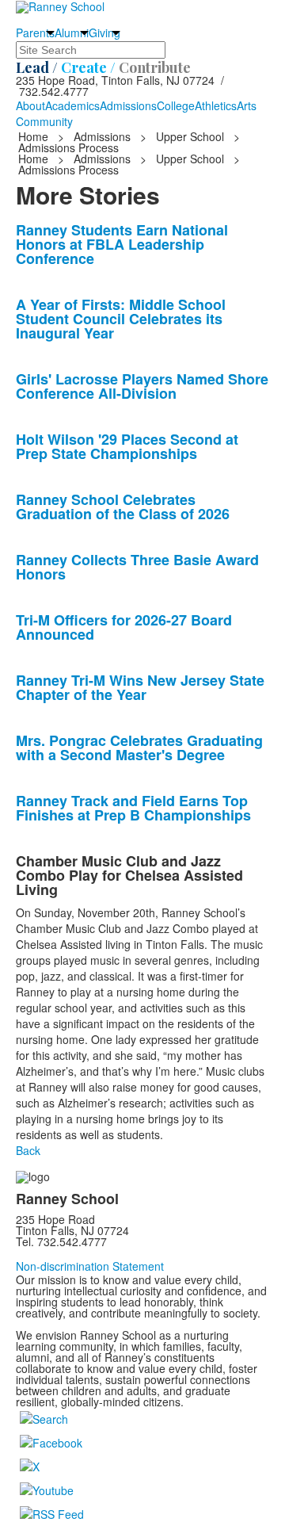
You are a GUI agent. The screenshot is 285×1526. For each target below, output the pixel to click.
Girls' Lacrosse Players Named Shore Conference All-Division (142, 386)
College (176, 105)
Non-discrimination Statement (90, 1266)
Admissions (128, 105)
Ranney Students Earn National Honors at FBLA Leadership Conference (122, 244)
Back (28, 1150)
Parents (35, 32)
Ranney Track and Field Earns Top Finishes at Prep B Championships (133, 807)
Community (44, 121)
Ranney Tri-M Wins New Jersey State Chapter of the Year (140, 687)
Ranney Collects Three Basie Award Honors (137, 566)
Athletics (216, 105)
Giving (104, 32)
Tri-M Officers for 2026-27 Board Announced (124, 627)
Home (34, 136)
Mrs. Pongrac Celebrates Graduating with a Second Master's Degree (139, 747)
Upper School (190, 136)
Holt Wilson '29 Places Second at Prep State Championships (127, 446)
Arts (246, 105)
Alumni (72, 32)
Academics (72, 105)
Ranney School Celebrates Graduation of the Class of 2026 (123, 506)
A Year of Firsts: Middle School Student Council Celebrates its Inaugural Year (121, 318)
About (30, 105)
